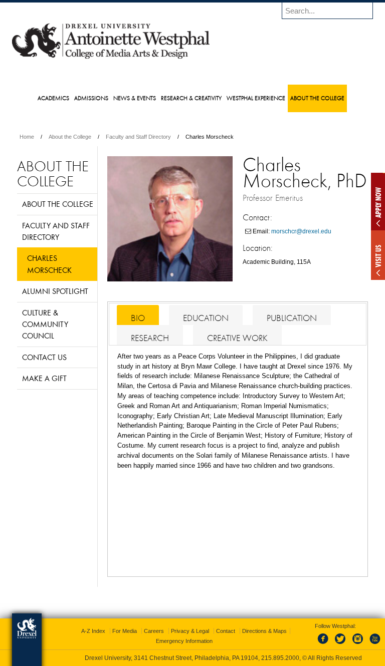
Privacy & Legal (190, 631)
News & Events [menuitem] (134, 98)
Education (206, 317)
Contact (225, 631)
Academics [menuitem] (53, 98)
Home (27, 137)
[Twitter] (341, 644)
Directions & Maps (264, 631)
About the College (70, 137)
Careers (154, 631)
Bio (138, 317)
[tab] (138, 315)
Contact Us (44, 357)
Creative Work (237, 338)
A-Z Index (93, 631)
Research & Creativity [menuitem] (191, 98)
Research (150, 338)
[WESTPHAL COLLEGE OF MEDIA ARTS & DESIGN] (111, 58)
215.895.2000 (280, 657)
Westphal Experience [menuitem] (256, 98)
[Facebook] (324, 644)
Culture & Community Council (45, 324)
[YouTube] (374, 644)
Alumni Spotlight (55, 291)
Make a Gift (44, 378)
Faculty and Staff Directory (138, 137)
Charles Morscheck (49, 263)
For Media (124, 631)
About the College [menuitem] (317, 98)
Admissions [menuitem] (91, 98)
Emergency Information (184, 641)
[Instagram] (357, 644)
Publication (292, 317)
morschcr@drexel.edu (301, 231)
